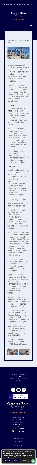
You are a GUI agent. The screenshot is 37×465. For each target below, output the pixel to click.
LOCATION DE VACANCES (19, 374)
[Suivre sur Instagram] (24, 390)
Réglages (25, 460)
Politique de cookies (18, 445)
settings (24, 457)
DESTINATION (18, 376)
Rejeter (16, 460)
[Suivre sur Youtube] (18, 390)
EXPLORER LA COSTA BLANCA (18, 379)
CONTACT (18, 381)
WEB (9, 348)
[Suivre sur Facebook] (13, 390)
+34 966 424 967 (19, 429)
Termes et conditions (18, 449)
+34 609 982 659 (19, 432)
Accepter (7, 460)
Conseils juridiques (18, 442)
